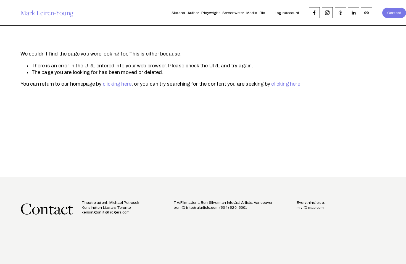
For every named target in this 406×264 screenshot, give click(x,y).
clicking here (117, 84)
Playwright (210, 13)
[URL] (366, 12)
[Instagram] (327, 12)
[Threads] (340, 12)
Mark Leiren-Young (46, 12)
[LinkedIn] (353, 12)
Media (251, 13)
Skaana (178, 13)
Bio (262, 13)
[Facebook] (314, 12)
